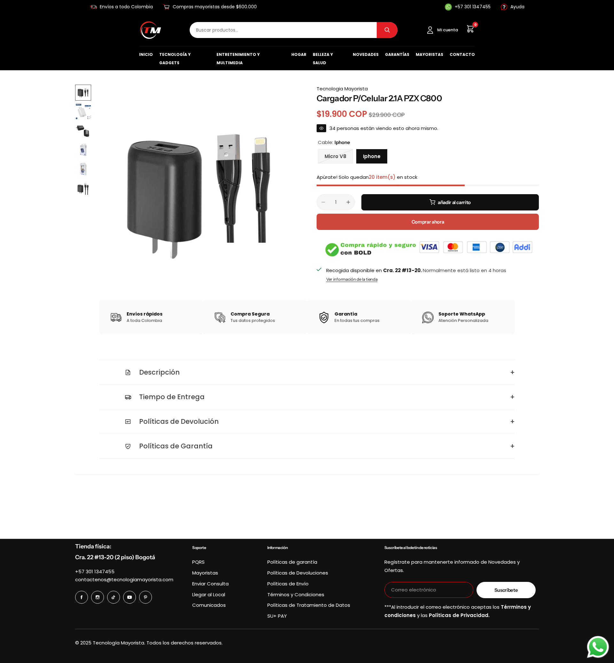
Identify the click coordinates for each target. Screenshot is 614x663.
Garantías (397, 54)
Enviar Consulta (210, 583)
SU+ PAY (277, 616)
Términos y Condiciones (295, 594)
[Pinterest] (145, 597)
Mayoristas (429, 54)
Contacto (462, 54)
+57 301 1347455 (94, 571)
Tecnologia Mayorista (342, 88)
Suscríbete (506, 590)
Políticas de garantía (292, 562)
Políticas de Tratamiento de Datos (308, 605)
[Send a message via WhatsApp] (598, 647)
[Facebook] (81, 597)
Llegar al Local (208, 594)
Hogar (298, 54)
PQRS (198, 562)
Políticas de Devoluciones (297, 572)
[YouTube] (129, 597)
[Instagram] (97, 597)
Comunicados (209, 605)
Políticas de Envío (288, 583)
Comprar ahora (428, 222)
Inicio (146, 54)
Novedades (366, 54)
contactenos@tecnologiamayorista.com (124, 579)
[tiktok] (113, 597)
